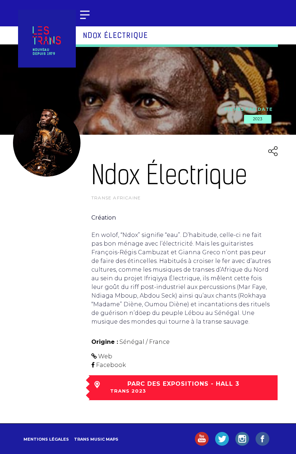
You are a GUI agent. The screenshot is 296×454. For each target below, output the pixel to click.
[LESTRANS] (47, 39)
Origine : (104, 341)
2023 (257, 118)
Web (105, 356)
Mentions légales (46, 439)
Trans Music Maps (96, 439)
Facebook (111, 365)
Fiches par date (249, 109)
